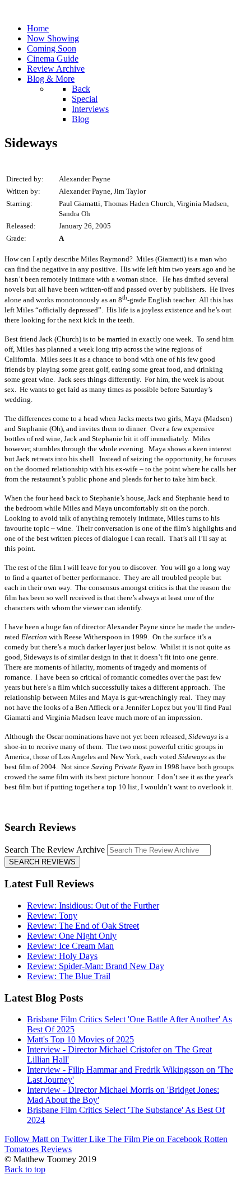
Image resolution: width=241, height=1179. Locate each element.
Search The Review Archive (54, 849)
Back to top (24, 1169)
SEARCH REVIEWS (42, 862)
